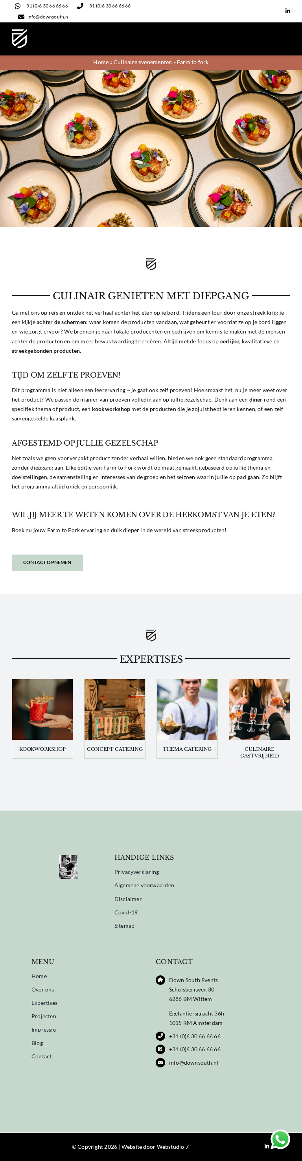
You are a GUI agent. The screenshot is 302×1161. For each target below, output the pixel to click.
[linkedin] (287, 11)
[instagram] (275, 11)
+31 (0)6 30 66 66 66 (195, 1036)
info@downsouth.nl (194, 1062)
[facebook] (263, 11)
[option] (68, 871)
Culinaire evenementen (143, 62)
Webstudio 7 (173, 1146)
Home (101, 62)
